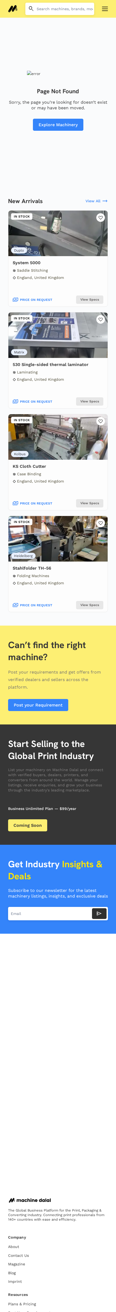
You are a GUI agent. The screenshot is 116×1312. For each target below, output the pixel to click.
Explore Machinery (58, 124)
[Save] (100, 217)
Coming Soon (27, 825)
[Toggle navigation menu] (105, 8)
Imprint (15, 1281)
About (13, 1246)
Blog (12, 1273)
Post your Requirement (38, 705)
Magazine (16, 1264)
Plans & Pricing (22, 1304)
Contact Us (18, 1255)
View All (97, 201)
